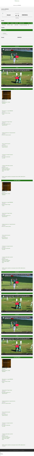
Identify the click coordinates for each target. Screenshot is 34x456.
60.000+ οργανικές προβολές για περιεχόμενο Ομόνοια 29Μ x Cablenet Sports (13, 176)
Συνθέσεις (4, 33)
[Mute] (30, 64)
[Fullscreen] (31, 64)
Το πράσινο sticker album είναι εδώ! (7, 165)
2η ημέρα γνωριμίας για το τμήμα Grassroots (8, 132)
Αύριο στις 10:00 (4, 191)
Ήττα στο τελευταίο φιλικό (6, 143)
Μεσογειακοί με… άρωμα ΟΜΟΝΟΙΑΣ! (7, 110)
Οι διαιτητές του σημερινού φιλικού (7, 154)
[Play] (2, 64)
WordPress (23, 450)
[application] (17, 56)
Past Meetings (5, 34)
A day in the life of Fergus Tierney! (7, 121)
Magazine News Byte (16, 450)
